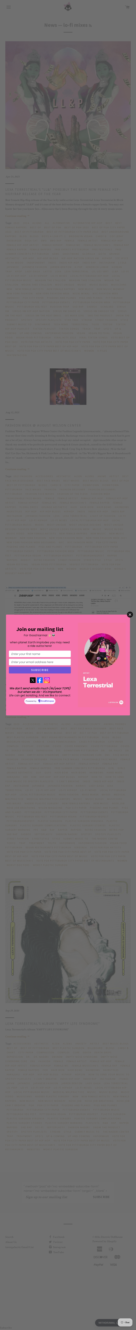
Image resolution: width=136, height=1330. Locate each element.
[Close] (130, 615)
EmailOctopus (47, 701)
